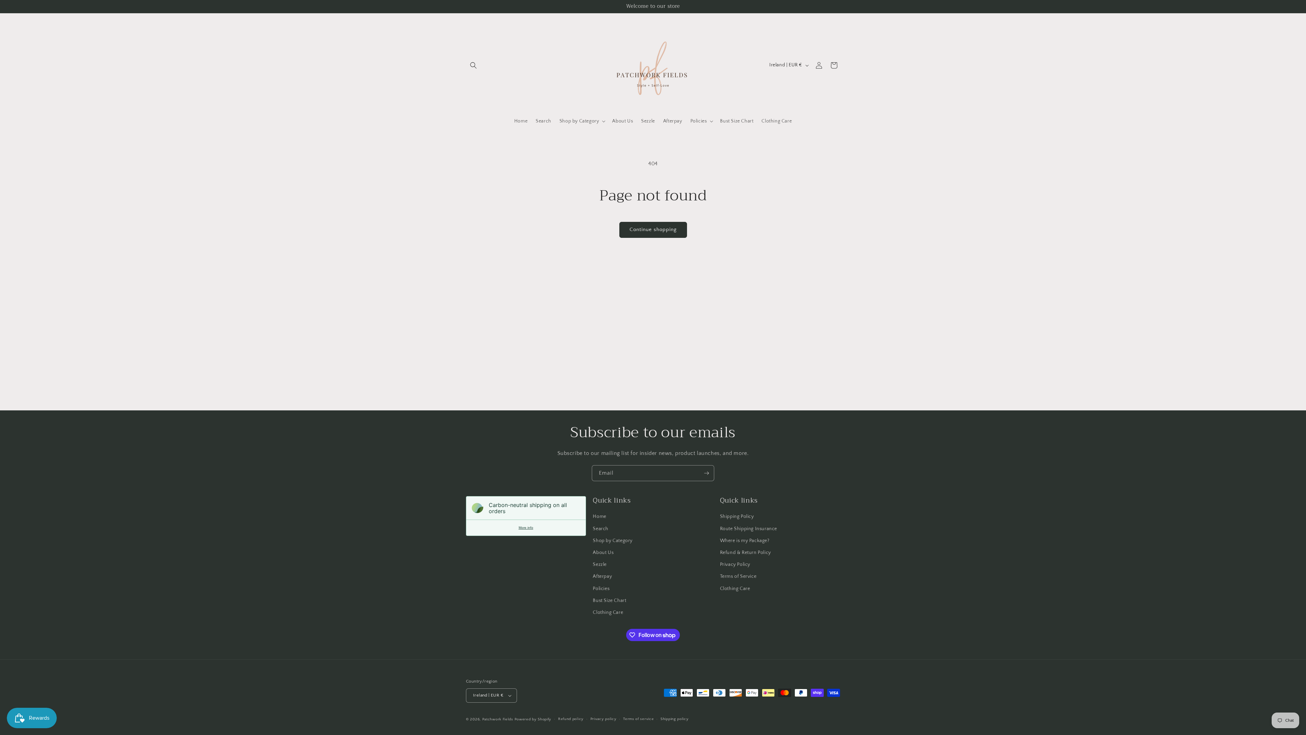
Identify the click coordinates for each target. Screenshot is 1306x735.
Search (600, 529)
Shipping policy (674, 719)
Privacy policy (603, 719)
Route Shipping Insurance (748, 529)
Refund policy (571, 719)
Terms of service (638, 719)
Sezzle (600, 564)
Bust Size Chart (609, 600)
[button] (473, 65)
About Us (603, 552)
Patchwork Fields (497, 719)
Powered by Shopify (533, 719)
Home (599, 516)
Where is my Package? (745, 540)
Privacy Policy (735, 564)
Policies (601, 588)
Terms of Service (738, 576)
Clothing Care (608, 612)
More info (526, 527)
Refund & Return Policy (745, 552)
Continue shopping (653, 229)
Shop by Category (613, 540)
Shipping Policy (737, 516)
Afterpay (602, 576)
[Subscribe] (706, 473)
